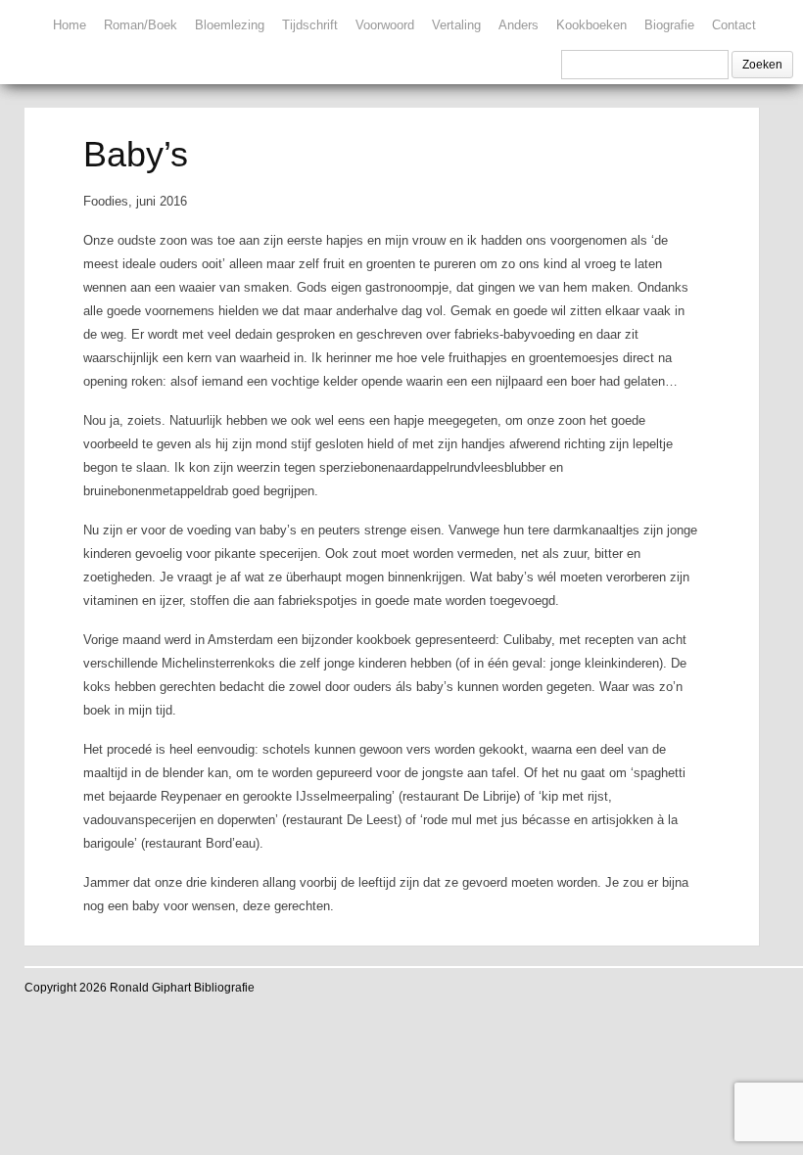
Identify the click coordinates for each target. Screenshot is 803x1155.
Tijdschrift (310, 25)
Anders (518, 25)
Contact (734, 25)
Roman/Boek (140, 25)
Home (69, 25)
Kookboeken (591, 25)
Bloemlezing (229, 25)
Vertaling (456, 25)
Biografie (669, 25)
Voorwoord (384, 25)
